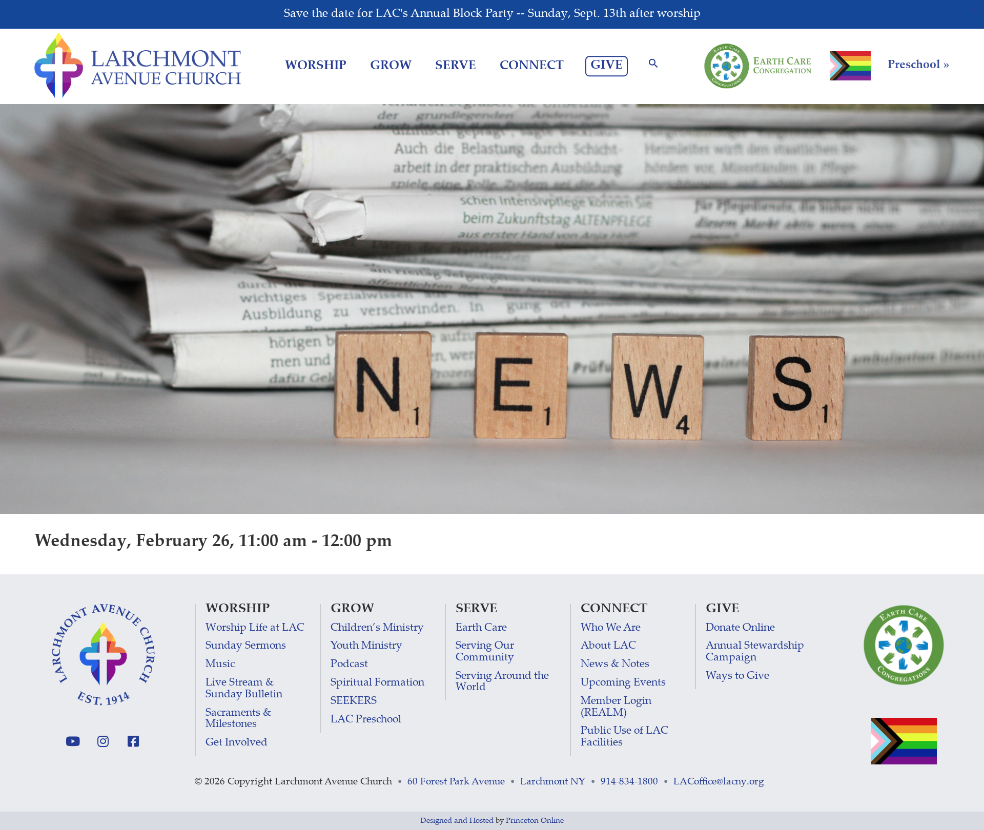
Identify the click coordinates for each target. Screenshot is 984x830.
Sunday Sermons (246, 646)
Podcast (349, 664)
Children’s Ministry (377, 628)
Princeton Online (535, 821)
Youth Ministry (366, 646)
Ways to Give (737, 676)
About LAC (608, 646)
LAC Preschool (366, 720)
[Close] (974, 10)
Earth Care (481, 628)
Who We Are (611, 628)
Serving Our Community (485, 652)
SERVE (455, 66)
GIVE (606, 66)
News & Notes (615, 664)
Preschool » (919, 65)
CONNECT (532, 66)
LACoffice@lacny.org (718, 782)
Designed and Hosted (457, 821)
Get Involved (237, 743)
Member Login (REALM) (616, 707)
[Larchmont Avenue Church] (137, 66)
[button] (653, 66)
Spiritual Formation (377, 683)
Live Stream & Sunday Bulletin (244, 689)
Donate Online (740, 628)
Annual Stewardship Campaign (755, 652)
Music (220, 664)
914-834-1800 (629, 782)
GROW (391, 66)
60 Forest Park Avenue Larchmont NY (496, 782)
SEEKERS (354, 701)
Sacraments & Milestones (238, 719)
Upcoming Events (623, 683)
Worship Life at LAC (255, 628)
